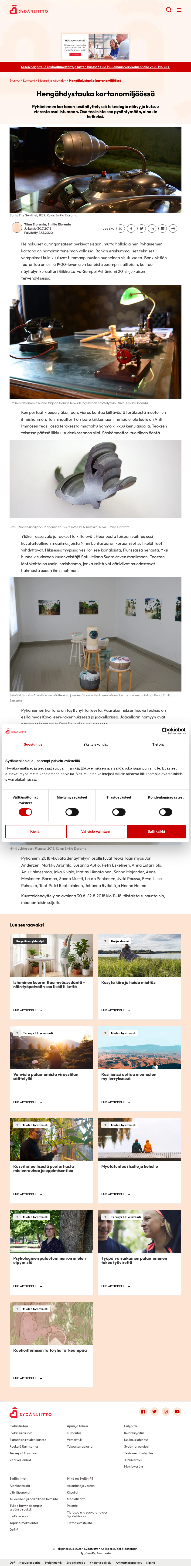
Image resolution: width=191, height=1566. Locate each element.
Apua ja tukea (77, 1426)
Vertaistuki (74, 1440)
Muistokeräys (133, 1466)
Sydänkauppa (19, 1516)
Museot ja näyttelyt (52, 80)
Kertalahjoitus (134, 1433)
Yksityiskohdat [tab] (95, 744)
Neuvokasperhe (30, 1562)
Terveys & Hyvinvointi (25, 1453)
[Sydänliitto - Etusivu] (30, 1412)
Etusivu (15, 80)
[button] (169, 12)
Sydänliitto (18, 1478)
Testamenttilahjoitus (138, 1453)
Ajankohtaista (20, 1486)
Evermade (103, 1553)
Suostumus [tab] (33, 744)
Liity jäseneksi (20, 1492)
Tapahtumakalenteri (24, 1523)
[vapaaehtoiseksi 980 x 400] (95, 46)
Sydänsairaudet (21, 1433)
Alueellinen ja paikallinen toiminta (34, 1499)
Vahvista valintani (95, 831)
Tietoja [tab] (158, 744)
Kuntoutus (74, 1433)
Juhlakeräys (133, 1460)
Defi (12, 1562)
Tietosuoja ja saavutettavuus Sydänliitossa (87, 1514)
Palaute (72, 1506)
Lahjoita (130, 1426)
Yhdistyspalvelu (101, 1562)
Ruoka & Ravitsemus (24, 1446)
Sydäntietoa (19, 1426)
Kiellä (34, 831)
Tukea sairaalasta (79, 1446)
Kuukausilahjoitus (136, 1440)
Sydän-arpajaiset (136, 1446)
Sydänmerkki (53, 1562)
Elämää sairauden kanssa (28, 1440)
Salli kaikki (156, 831)
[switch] (72, 812)
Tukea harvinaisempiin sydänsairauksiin (26, 1507)
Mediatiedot (76, 1499)
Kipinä (150, 1562)
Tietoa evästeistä (79, 1523)
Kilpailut (72, 1492)
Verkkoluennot (20, 1460)
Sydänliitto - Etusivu (47, 9)
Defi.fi (14, 1529)
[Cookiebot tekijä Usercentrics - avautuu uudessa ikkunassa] (165, 731)
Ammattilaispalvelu (129, 1562)
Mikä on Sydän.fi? (80, 1478)
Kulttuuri (29, 80)
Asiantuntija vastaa (81, 1486)
